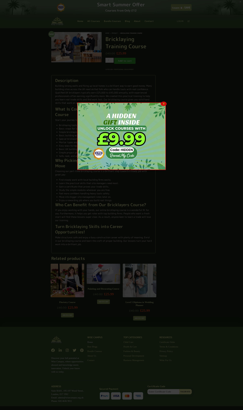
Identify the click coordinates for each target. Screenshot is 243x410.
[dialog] (121, 136)
